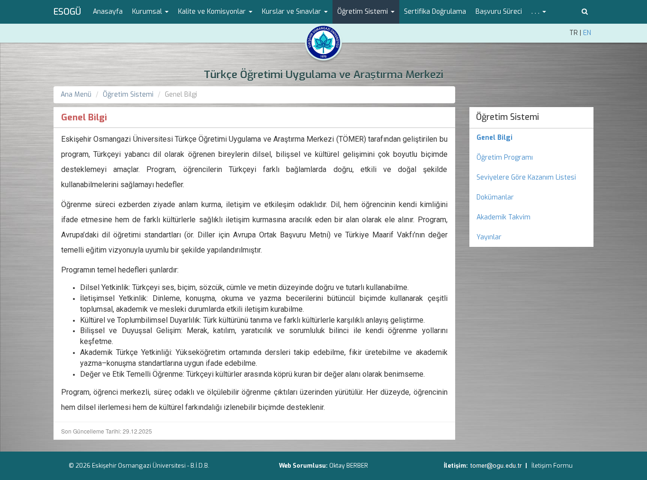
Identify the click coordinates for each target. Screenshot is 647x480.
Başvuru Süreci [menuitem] (499, 11)
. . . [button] (536, 11)
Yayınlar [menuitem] (489, 237)
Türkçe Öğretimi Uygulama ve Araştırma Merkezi (323, 75)
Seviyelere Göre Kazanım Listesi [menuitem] (526, 177)
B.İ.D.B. (199, 466)
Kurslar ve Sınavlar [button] (292, 11)
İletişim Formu (552, 466)
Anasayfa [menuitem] (108, 11)
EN (587, 32)
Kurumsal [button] (148, 11)
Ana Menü (76, 94)
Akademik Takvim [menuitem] (503, 217)
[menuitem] (531, 137)
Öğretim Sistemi (128, 94)
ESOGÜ (67, 12)
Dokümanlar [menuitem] (495, 197)
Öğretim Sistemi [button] (363, 11)
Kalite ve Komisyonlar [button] (213, 11)
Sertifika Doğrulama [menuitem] (435, 11)
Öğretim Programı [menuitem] (504, 157)
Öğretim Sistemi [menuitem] (507, 117)
